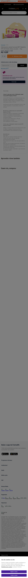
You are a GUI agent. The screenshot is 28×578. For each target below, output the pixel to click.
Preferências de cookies (6, 566)
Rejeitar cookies (14, 571)
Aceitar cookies (14, 575)
